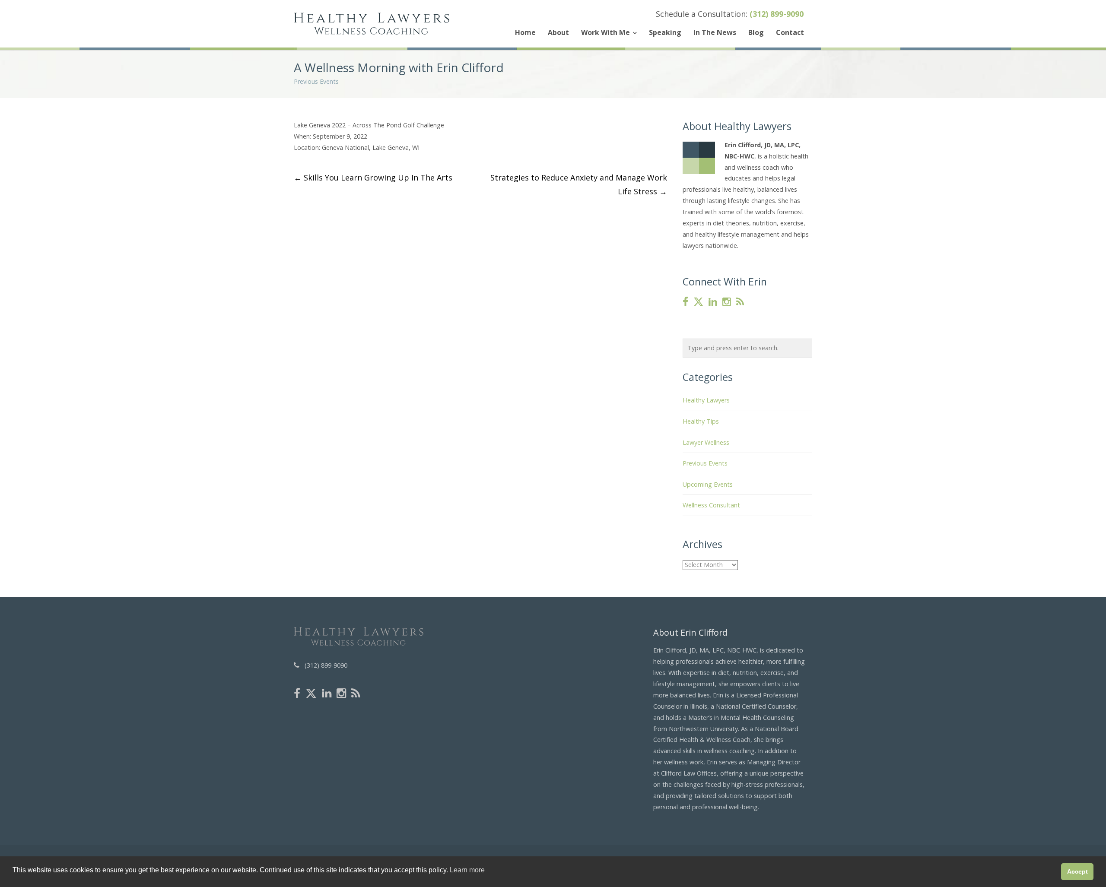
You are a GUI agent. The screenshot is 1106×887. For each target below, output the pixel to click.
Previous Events (316, 81)
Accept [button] (1077, 871)
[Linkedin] (713, 302)
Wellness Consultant (711, 505)
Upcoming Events (708, 484)
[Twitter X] (698, 302)
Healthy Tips (701, 421)
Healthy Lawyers (706, 400)
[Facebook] (685, 302)
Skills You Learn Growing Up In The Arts (373, 177)
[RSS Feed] (740, 302)
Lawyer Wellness (706, 442)
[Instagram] (726, 302)
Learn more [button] (467, 870)
